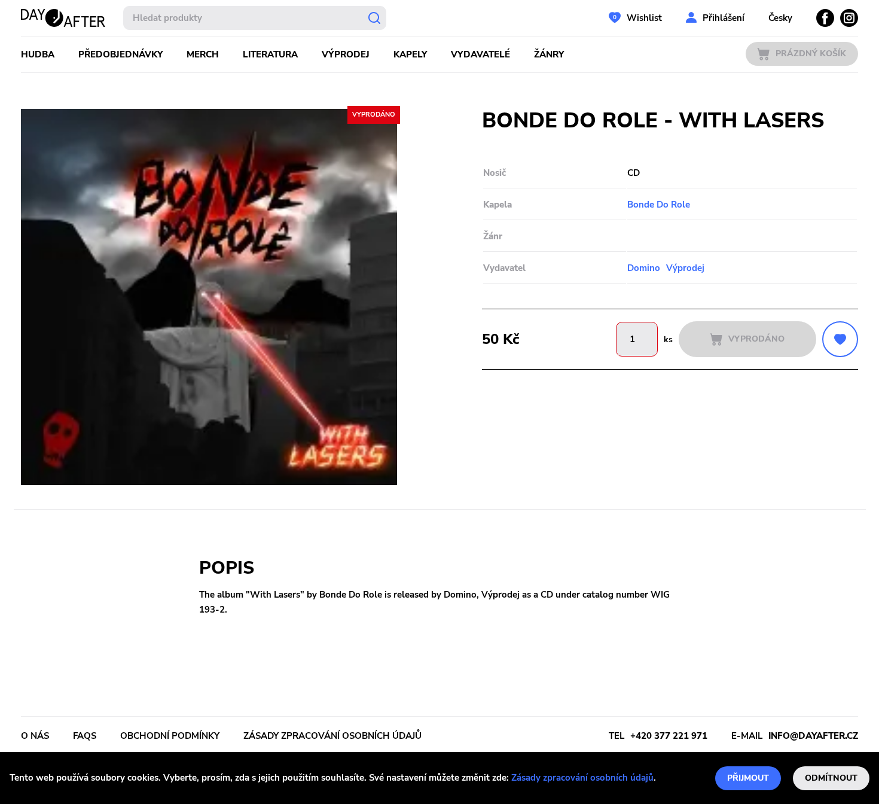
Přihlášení (723, 18)
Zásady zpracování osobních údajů (582, 778)
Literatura (270, 54)
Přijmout (748, 778)
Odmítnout (831, 778)
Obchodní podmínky (169, 736)
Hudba (37, 54)
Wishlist (644, 18)
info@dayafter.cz (813, 736)
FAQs (84, 736)
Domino (643, 268)
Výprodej (346, 54)
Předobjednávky (120, 54)
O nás (35, 736)
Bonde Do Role (658, 205)
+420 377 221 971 (668, 736)
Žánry (549, 54)
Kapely (410, 54)
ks (668, 339)
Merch (203, 54)
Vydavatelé (480, 54)
